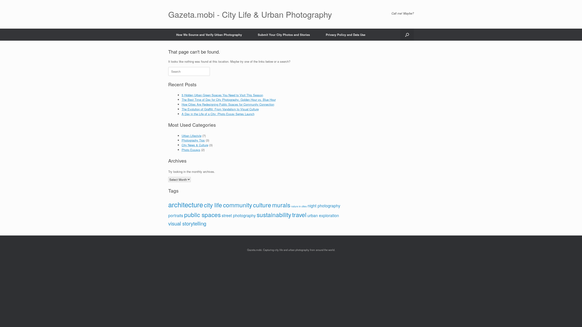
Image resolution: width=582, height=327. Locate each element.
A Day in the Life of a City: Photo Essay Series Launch (218, 114)
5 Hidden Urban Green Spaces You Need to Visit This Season (222, 95)
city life (213, 205)
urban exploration (323, 215)
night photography (324, 205)
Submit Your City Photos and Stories (284, 34)
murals (281, 205)
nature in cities (299, 206)
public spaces (202, 214)
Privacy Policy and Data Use (345, 34)
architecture (185, 204)
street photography (239, 215)
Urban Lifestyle (191, 136)
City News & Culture (195, 145)
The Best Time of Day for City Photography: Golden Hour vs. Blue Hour (229, 99)
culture (262, 205)
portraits (175, 215)
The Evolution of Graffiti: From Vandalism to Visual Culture (220, 109)
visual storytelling (187, 223)
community (237, 205)
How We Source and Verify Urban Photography (209, 34)
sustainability (274, 214)
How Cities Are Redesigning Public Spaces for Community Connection (228, 104)
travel (299, 214)
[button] (407, 35)
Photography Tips (193, 140)
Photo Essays (191, 150)
